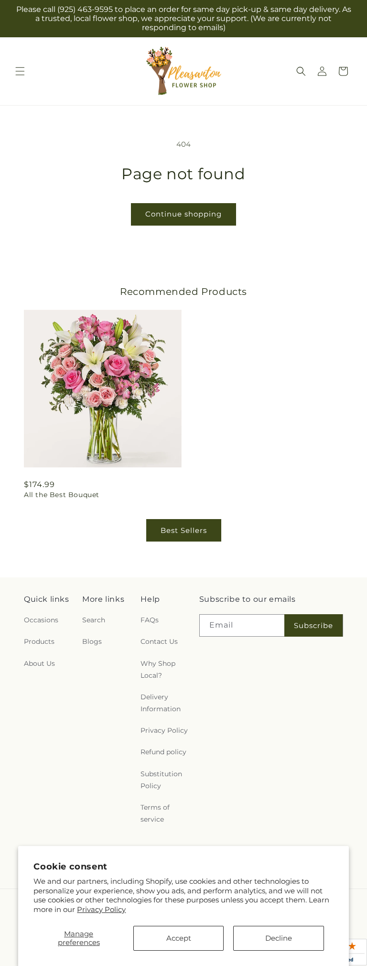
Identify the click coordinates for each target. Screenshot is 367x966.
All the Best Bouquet (61, 494)
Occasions (41, 620)
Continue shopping (183, 213)
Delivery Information (160, 703)
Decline (278, 938)
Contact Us (159, 641)
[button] (20, 71)
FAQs (149, 620)
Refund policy (163, 752)
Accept (178, 938)
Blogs (92, 641)
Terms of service (155, 813)
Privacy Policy (101, 909)
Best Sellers (184, 530)
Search (93, 620)
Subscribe (313, 625)
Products (39, 641)
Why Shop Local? (157, 669)
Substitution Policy (161, 780)
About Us (39, 663)
